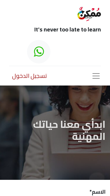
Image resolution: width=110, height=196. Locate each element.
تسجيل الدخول (29, 75)
